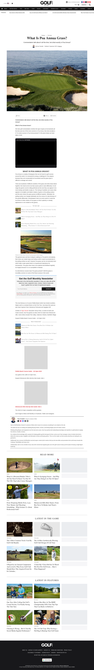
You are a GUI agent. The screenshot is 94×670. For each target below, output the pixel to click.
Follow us (47, 115)
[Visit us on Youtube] (88, 2)
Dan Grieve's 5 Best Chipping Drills (17, 12)
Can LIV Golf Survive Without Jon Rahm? (39, 12)
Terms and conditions (57, 650)
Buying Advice (13, 8)
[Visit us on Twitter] (86, 2)
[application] (36, 153)
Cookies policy (46, 652)
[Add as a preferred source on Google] (47, 660)
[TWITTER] (18, 421)
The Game (50, 35)
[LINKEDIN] (23, 421)
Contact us (47, 650)
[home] (2, 8)
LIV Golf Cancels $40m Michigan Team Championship (64, 12)
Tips (21, 8)
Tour (33, 8)
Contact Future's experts (35, 650)
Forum (70, 8)
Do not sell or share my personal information (47, 655)
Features (45, 8)
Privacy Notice (20, 293)
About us (24, 650)
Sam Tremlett (40, 46)
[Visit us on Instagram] (84, 2)
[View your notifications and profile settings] (12, 3)
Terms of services (33, 292)
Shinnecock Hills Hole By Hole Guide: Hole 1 (28, 406)
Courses (82, 8)
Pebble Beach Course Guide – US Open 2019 (28, 371)
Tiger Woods (24, 310)
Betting (27, 8)
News (5, 8)
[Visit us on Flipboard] (90, 2)
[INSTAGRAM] (21, 421)
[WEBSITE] (25, 421)
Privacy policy (68, 650)
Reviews (63, 8)
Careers (53, 652)
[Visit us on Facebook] (82, 2)
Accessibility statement (34, 652)
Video (76, 8)
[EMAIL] (28, 421)
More (89, 8)
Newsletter (54, 115)
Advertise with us (61, 652)
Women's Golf (54, 8)
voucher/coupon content (36, 440)
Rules (38, 8)
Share (19, 115)
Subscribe (84, 4)
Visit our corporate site (64, 665)
